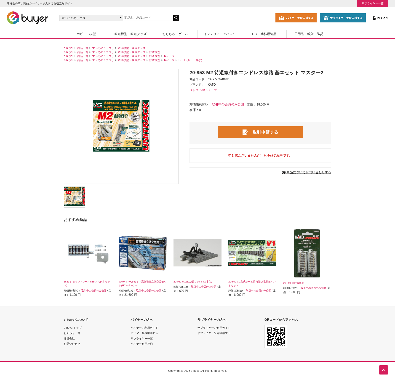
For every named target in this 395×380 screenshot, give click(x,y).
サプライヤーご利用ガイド (214, 327)
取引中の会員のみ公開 (228, 104)
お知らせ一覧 (72, 332)
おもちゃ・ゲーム (175, 34)
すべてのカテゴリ (103, 47)
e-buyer (68, 47)
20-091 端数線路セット (296, 283)
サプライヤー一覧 (373, 3)
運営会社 (69, 338)
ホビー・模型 (86, 34)
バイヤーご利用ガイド (144, 327)
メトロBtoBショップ (203, 90)
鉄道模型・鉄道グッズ (131, 34)
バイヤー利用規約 (142, 343)
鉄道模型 (154, 52)
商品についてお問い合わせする (308, 172)
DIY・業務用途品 (264, 34)
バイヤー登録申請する (144, 332)
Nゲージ (169, 55)
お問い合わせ (72, 343)
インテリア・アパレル (220, 34)
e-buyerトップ (73, 327)
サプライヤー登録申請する (214, 332)
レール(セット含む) (190, 60)
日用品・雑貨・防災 (308, 34)
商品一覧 (82, 47)
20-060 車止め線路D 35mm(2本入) (192, 281)
